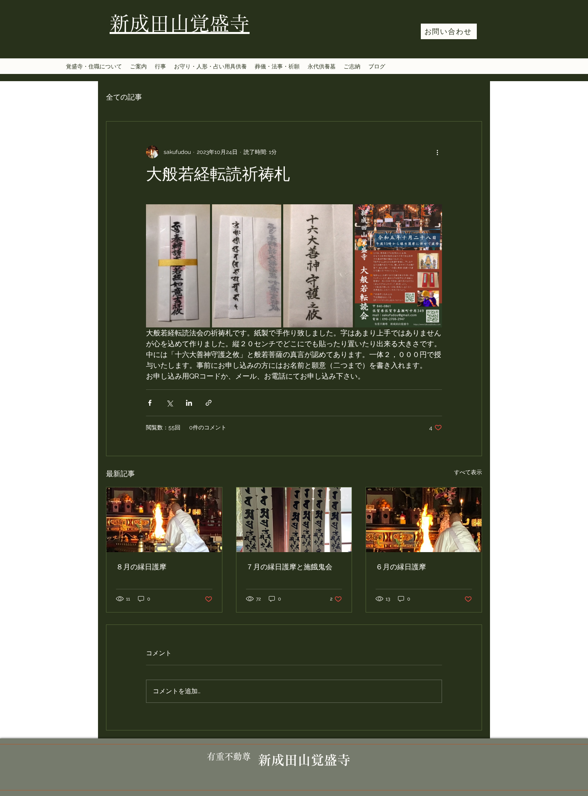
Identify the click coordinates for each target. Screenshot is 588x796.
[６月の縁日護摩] (424, 519)
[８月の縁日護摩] (164, 519)
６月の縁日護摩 (401, 567)
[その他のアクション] (437, 152)
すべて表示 (468, 472)
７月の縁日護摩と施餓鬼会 (289, 567)
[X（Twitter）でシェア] (169, 403)
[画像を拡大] (178, 265)
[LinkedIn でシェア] (189, 403)
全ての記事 (124, 97)
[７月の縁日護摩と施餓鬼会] (294, 519)
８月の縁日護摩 (141, 567)
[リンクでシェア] (208, 403)
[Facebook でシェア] (150, 403)
